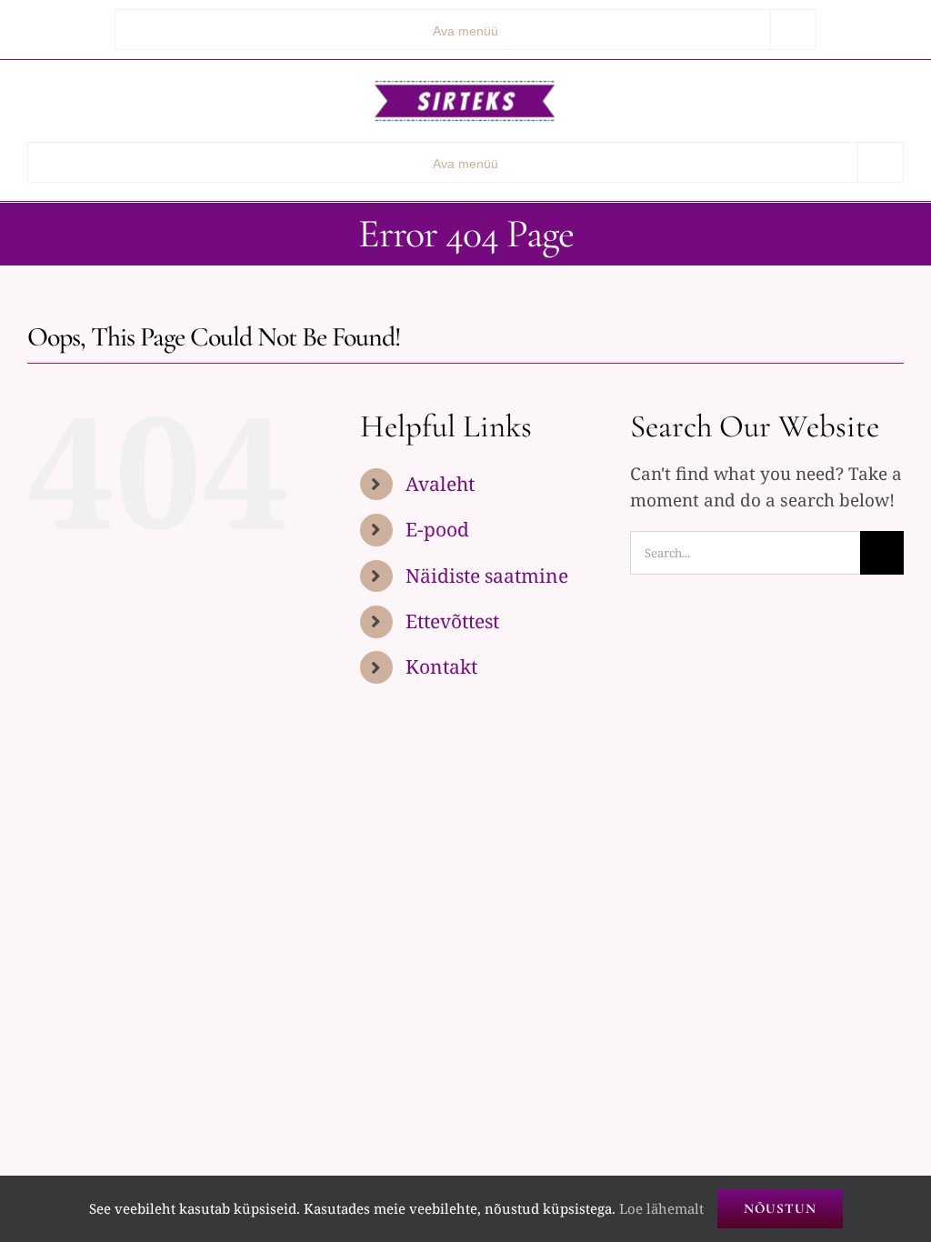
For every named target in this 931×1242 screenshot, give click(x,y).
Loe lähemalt (661, 1208)
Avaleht (440, 483)
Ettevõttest (452, 621)
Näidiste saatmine (486, 575)
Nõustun (780, 1208)
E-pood (437, 529)
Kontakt (441, 666)
